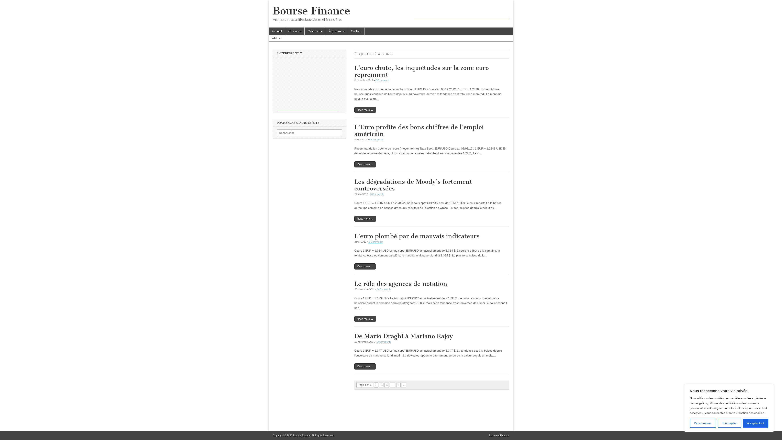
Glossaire (294, 31)
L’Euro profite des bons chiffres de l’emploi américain (419, 130)
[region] (729, 408)
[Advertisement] (461, 12)
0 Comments (382, 80)
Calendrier (315, 31)
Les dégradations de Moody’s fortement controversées (413, 185)
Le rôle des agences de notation (400, 283)
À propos (335, 31)
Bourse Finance (311, 11)
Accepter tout (755, 423)
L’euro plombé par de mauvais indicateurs (416, 236)
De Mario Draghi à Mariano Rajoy (403, 336)
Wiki (274, 38)
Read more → (365, 109)
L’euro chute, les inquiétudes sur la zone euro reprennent (421, 71)
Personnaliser (703, 423)
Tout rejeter (729, 423)
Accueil (277, 31)
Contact (356, 31)
